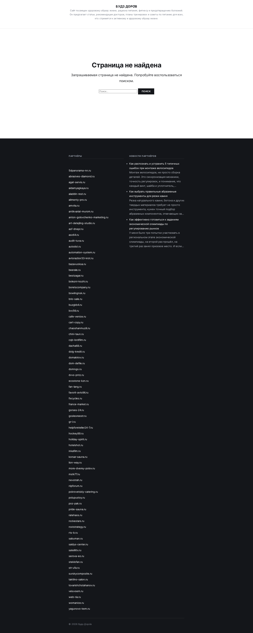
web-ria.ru (75, 597)
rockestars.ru (76, 521)
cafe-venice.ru (77, 316)
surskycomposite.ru (80, 573)
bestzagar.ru (76, 275)
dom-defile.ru (77, 363)
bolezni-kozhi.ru (78, 281)
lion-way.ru (75, 462)
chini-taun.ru (76, 334)
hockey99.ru (76, 433)
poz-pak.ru (75, 503)
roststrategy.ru (77, 526)
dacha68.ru (75, 345)
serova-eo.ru (76, 556)
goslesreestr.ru (78, 416)
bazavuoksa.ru (77, 264)
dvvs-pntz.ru (76, 375)
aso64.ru (74, 234)
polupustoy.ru (77, 497)
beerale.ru (75, 270)
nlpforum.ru (75, 486)
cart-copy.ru (76, 322)
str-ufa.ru (74, 567)
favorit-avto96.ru (78, 392)
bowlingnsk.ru (77, 293)
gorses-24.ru (76, 410)
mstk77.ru (74, 474)
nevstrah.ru (75, 480)
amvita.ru (74, 205)
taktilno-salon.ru (78, 579)
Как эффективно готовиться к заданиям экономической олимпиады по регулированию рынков (154, 224)
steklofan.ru (76, 562)
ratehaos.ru (75, 515)
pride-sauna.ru (77, 509)
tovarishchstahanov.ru (82, 585)
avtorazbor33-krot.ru (81, 258)
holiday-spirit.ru (78, 439)
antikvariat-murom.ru (81, 211)
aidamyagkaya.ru (79, 188)
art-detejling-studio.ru (82, 223)
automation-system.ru (82, 252)
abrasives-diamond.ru (82, 176)
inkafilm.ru (75, 451)
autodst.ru (75, 246)
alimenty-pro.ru (78, 199)
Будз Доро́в (126, 6)
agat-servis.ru (77, 182)
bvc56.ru (74, 310)
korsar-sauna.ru (78, 456)
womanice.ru (76, 602)
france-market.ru (79, 404)
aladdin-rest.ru (77, 194)
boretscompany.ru (79, 287)
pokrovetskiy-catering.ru (83, 491)
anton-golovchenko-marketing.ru (88, 217)
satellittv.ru (75, 550)
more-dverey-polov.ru (82, 468)
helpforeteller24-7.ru (81, 427)
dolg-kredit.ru (77, 351)
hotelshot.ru (76, 445)
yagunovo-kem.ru (79, 608)
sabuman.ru (76, 538)
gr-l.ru (72, 421)
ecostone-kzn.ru (79, 380)
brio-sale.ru (75, 299)
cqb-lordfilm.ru (77, 340)
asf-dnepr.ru (76, 229)
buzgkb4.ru (75, 304)
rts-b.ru (73, 532)
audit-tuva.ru (76, 240)
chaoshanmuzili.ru (79, 328)
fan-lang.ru (75, 386)
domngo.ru (75, 369)
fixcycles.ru (75, 398)
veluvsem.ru (76, 591)
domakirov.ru (76, 357)
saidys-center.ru (78, 544)
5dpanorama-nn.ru (80, 170)
